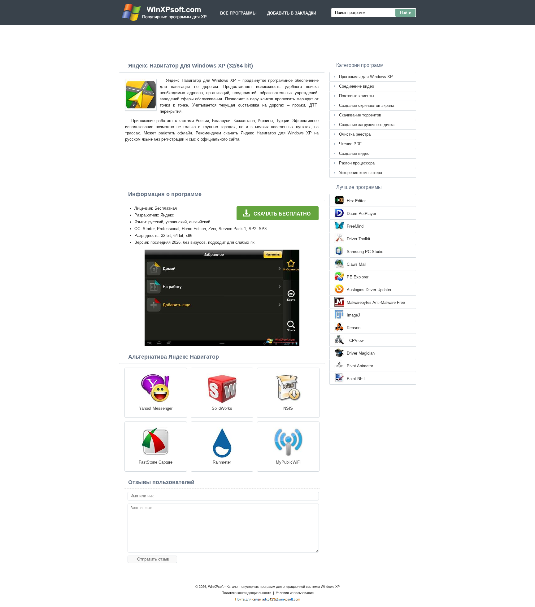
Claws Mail (356, 264)
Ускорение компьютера (360, 172)
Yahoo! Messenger (155, 408)
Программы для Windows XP (366, 76)
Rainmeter (222, 462)
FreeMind (355, 226)
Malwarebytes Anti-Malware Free (376, 302)
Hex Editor (356, 201)
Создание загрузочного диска (366, 124)
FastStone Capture (155, 462)
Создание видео (354, 153)
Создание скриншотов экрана (366, 105)
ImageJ (353, 315)
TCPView (355, 340)
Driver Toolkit (358, 239)
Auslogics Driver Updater (369, 289)
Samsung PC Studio (365, 251)
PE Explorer (357, 277)
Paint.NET (356, 378)
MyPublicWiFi (288, 462)
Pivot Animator (360, 366)
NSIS (288, 408)
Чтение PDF (350, 144)
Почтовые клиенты (356, 96)
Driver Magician (361, 353)
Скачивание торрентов (360, 115)
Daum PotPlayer (361, 213)
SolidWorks (222, 408)
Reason (353, 327)
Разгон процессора (357, 163)
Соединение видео (356, 86)
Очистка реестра (355, 134)
